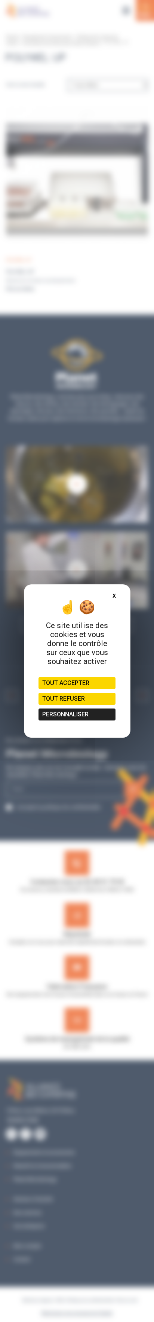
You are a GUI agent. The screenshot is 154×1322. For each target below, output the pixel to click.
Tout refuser (63, 698)
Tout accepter (65, 682)
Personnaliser (65, 714)
